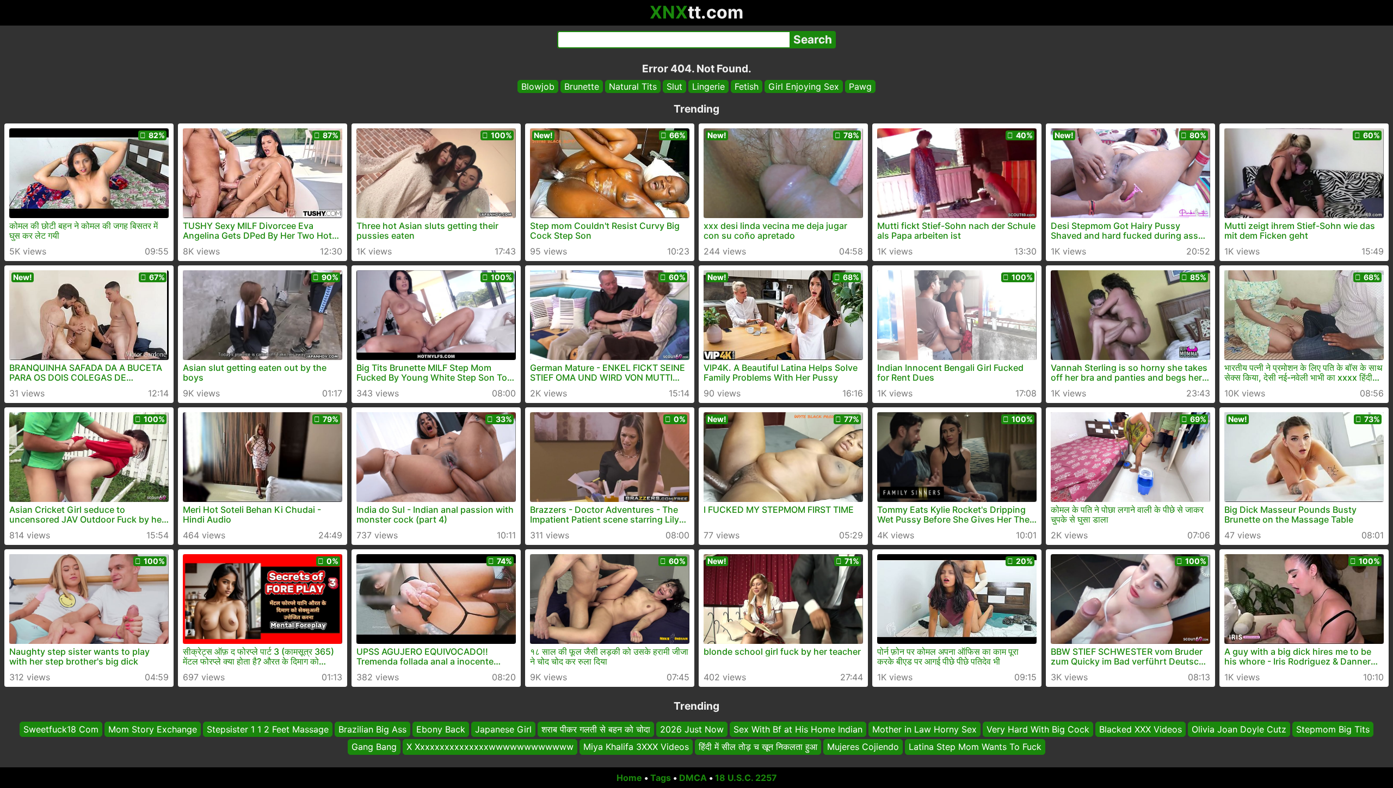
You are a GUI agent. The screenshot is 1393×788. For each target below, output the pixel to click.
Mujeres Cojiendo (863, 747)
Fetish (747, 86)
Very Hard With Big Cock (1038, 729)
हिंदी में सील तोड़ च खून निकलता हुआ (758, 747)
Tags (660, 778)
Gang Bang (374, 747)
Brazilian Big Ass (372, 729)
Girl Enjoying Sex (803, 86)
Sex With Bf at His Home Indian (798, 729)
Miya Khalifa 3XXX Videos (636, 747)
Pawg (860, 86)
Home (629, 778)
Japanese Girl (503, 729)
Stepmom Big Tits (1333, 729)
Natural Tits (633, 86)
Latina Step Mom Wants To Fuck (975, 747)
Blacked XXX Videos (1140, 729)
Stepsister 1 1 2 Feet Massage (268, 729)
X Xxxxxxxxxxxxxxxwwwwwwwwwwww (490, 747)
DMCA (693, 778)
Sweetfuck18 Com (60, 729)
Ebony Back (440, 729)
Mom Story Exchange (152, 729)
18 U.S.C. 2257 (746, 778)
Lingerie (708, 86)
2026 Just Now (692, 729)
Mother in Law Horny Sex (924, 729)
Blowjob (537, 86)
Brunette (581, 86)
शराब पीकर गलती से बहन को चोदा (595, 729)
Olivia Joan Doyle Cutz (1239, 729)
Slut (674, 86)
